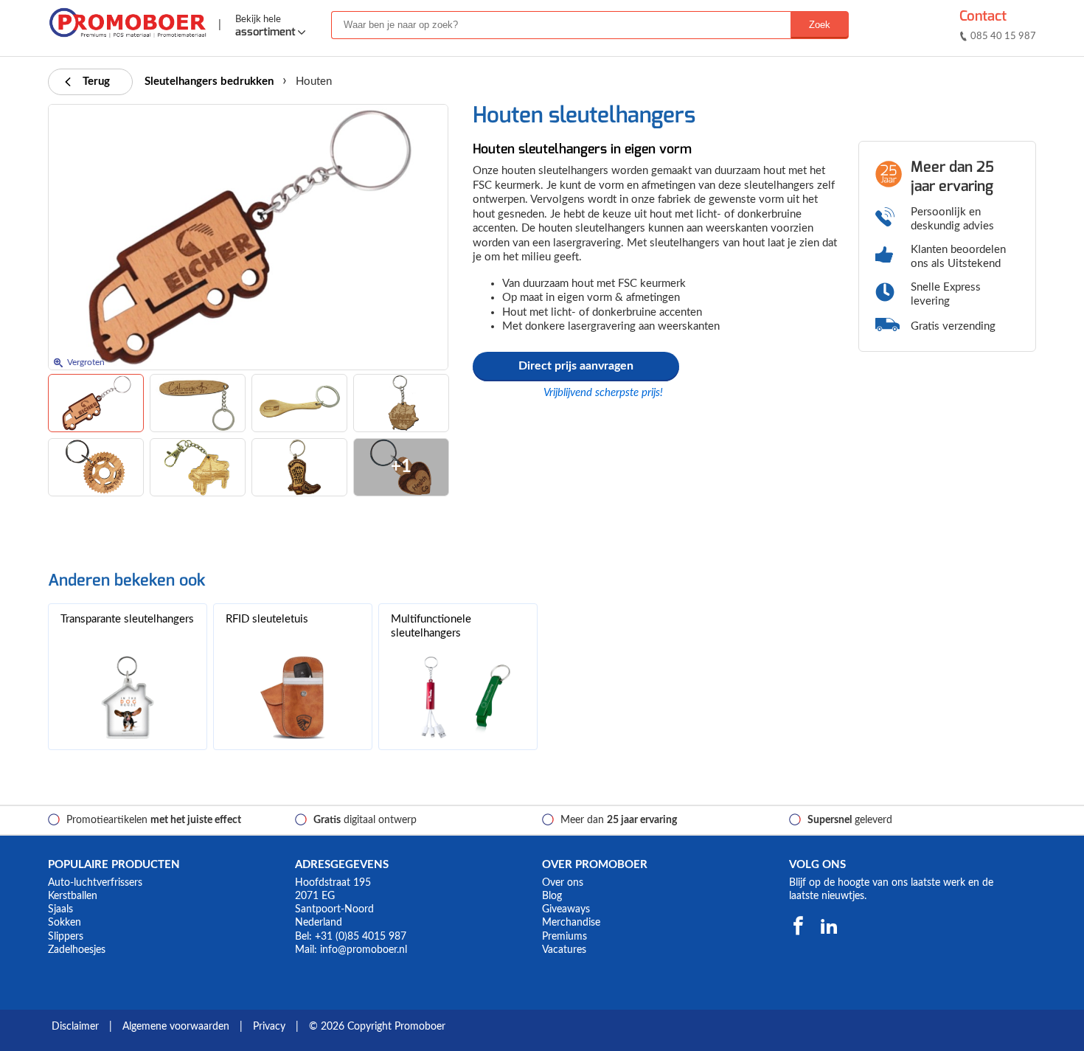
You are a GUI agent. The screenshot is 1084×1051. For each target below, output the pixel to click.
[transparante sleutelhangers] (127, 697)
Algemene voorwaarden (175, 1026)
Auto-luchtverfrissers (95, 883)
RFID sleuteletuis (267, 619)
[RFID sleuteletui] (292, 697)
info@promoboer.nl (363, 950)
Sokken (64, 923)
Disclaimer (75, 1026)
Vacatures (564, 950)
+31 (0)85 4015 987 (360, 937)
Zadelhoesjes (76, 950)
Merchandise (571, 923)
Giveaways (566, 909)
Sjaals (60, 909)
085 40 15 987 (1003, 36)
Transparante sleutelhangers (127, 619)
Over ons (562, 883)
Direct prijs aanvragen (575, 366)
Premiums (564, 937)
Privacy (269, 1026)
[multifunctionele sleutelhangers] (458, 697)
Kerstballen (72, 896)
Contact (983, 16)
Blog (552, 896)
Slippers (65, 937)
